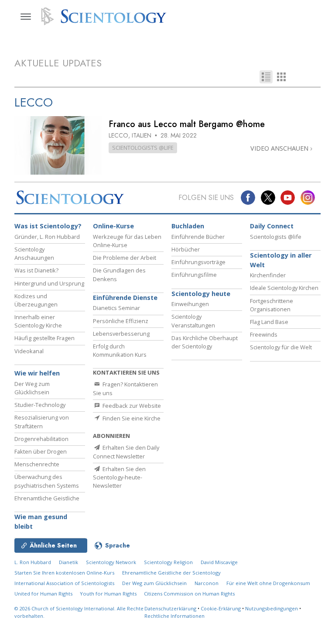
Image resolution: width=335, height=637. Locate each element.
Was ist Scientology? (48, 226)
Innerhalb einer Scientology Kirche (38, 321)
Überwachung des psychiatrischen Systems (46, 481)
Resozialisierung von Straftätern (41, 421)
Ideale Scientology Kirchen (284, 288)
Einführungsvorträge (198, 262)
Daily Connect (272, 226)
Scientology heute (200, 293)
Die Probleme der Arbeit (124, 258)
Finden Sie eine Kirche (131, 418)
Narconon (207, 583)
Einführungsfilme (194, 275)
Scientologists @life (275, 237)
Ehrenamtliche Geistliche (46, 498)
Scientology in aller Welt (280, 260)
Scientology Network (111, 562)
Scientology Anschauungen (34, 253)
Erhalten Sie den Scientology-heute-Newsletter (119, 477)
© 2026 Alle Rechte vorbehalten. (79, 612)
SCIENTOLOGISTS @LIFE (143, 148)
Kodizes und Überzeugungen (36, 300)
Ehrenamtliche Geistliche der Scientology (171, 572)
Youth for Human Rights (109, 593)
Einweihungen (190, 304)
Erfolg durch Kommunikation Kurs (120, 350)
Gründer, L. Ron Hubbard (47, 237)
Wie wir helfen (37, 373)
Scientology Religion (168, 562)
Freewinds (263, 334)
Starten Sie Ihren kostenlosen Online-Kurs (64, 572)
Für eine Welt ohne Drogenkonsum (268, 583)
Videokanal (29, 351)
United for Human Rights (44, 593)
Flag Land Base (269, 322)
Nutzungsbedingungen (271, 608)
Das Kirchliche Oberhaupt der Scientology (204, 342)
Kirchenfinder (268, 275)
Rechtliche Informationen (174, 616)
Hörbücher (185, 249)
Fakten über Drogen (40, 451)
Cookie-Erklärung (221, 608)
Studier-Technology (39, 405)
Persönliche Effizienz (120, 321)
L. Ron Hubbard (32, 562)
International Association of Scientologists (64, 583)
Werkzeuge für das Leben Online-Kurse (127, 241)
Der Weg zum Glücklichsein (32, 388)
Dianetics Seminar (116, 308)
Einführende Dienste (125, 297)
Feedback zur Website (131, 406)
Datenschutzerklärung (170, 608)
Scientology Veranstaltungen (193, 321)
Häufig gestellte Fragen (44, 338)
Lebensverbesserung (121, 333)
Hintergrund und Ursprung (49, 283)
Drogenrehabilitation (41, 439)
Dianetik (68, 562)
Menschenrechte (36, 464)
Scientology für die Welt (281, 347)
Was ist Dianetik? (36, 270)
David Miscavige (219, 562)
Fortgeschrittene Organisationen (271, 305)
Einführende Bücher (198, 237)
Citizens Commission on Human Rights (189, 593)
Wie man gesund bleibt (40, 521)
